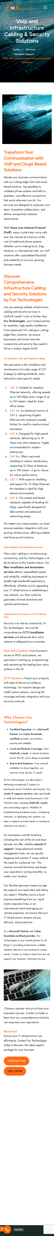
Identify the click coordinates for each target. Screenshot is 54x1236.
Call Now (15, 1071)
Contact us (16, 1061)
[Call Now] (7, 1229)
